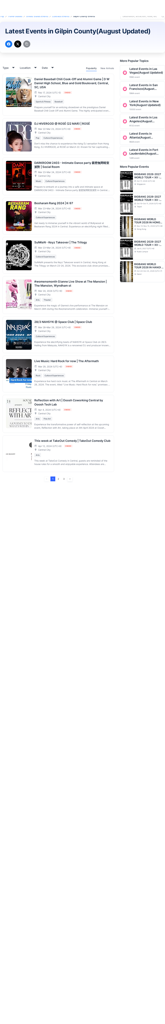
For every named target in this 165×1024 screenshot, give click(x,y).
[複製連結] (26, 44)
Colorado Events (60, 16)
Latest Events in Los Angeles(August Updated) (143, 119)
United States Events (37, 16)
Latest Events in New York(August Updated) (145, 103)
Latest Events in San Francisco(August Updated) (143, 87)
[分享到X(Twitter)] (17, 44)
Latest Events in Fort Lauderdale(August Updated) (143, 152)
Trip (2, 16)
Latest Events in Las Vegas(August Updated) (146, 70)
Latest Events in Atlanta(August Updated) (140, 135)
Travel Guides (15, 16)
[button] (137, 5)
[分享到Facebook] (8, 44)
